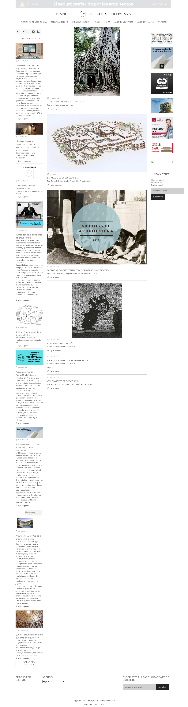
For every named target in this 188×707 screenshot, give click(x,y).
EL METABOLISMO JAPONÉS (60, 343)
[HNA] (162, 127)
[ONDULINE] (162, 148)
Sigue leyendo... (56, 109)
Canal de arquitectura (34, 22)
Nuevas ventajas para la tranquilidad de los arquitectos (27, 447)
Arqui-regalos (145, 22)
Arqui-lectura (102, 22)
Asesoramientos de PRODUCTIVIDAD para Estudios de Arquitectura (27, 374)
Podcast (162, 22)
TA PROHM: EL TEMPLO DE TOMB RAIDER (66, 102)
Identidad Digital (81, 22)
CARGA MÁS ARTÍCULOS (29, 663)
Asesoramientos (59, 22)
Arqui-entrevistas (123, 22)
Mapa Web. (88, 704)
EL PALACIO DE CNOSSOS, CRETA (63, 178)
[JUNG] (162, 83)
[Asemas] (94, 4)
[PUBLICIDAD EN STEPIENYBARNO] (162, 38)
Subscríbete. (99, 704)
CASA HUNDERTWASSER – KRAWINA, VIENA (67, 360)
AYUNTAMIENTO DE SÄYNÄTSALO (63, 381)
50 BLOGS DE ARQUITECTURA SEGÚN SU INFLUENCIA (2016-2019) (78, 270)
